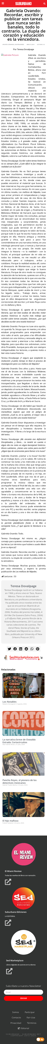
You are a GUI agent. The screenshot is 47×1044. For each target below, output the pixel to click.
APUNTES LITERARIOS (8, 44)
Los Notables (10, 701)
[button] (44, 3)
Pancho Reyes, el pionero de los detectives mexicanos (20, 781)
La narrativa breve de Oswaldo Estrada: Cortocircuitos (19, 741)
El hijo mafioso (10, 820)
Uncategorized (19, 44)
